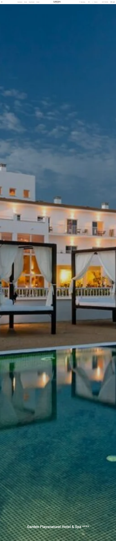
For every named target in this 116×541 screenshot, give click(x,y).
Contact (37, 2)
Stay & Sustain (31, 2)
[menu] (1, 2)
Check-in (96, 2)
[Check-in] (92, 2)
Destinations (20, 2)
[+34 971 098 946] (100, 2)
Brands (25, 2)
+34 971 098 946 (105, 2)
